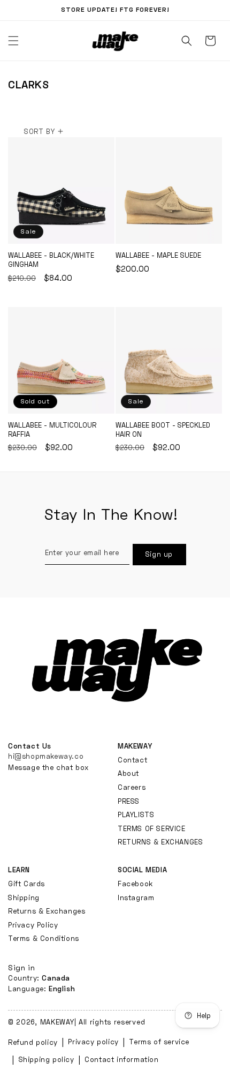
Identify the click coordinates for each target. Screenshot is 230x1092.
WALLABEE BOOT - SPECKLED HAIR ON (169, 360)
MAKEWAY (57, 1022)
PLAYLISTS (136, 814)
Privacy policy (93, 1041)
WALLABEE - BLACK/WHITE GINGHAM (61, 190)
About (128, 773)
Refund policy (33, 1042)
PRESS (129, 801)
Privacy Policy (33, 925)
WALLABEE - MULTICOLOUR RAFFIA (61, 360)
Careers (131, 787)
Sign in (21, 967)
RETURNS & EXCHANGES (160, 841)
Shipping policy (46, 1059)
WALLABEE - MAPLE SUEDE (169, 190)
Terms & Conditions (43, 938)
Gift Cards (26, 883)
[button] (186, 41)
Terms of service (159, 1041)
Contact (132, 760)
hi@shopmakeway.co (45, 756)
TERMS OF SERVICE (152, 828)
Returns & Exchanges (46, 911)
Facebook (135, 883)
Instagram (136, 897)
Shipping (24, 897)
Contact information (121, 1059)
